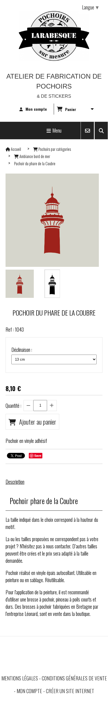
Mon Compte (29, 691)
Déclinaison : (21, 349)
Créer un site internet (70, 691)
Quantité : (13, 405)
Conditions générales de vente (74, 678)
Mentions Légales (19, 678)
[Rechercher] (101, 130)
